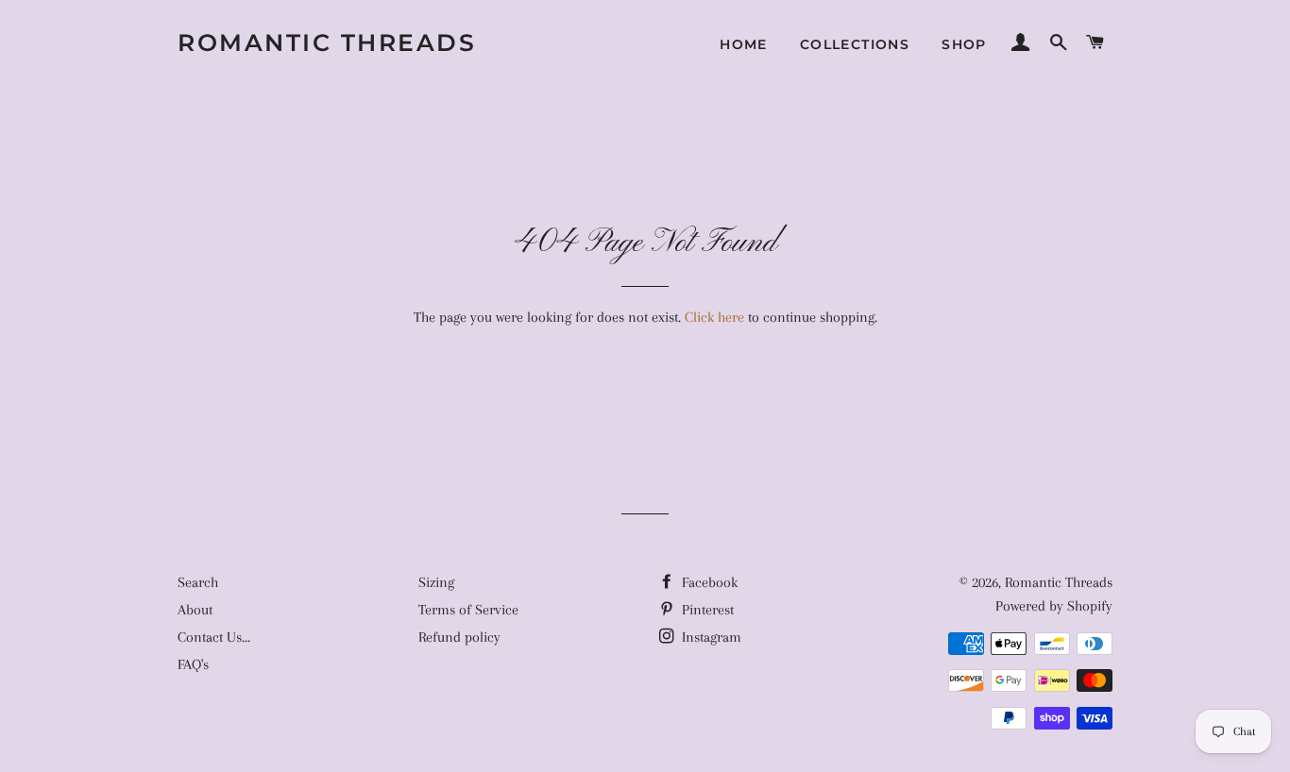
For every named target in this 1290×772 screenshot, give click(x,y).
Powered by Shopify (1053, 605)
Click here (714, 317)
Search (198, 582)
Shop (964, 44)
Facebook (708, 582)
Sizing (436, 582)
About (195, 609)
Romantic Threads (327, 42)
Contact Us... (214, 637)
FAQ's (193, 664)
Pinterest (706, 609)
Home (744, 44)
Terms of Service (468, 609)
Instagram (709, 637)
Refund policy (459, 637)
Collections (854, 44)
